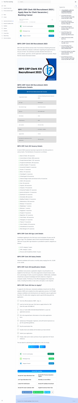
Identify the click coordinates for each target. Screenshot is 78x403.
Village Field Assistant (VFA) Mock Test (67, 38)
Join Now (51, 31)
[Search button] (18, 2)
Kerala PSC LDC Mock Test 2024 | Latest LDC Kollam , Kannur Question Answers (68, 52)
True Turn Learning (8, 1)
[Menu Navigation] (2, 1)
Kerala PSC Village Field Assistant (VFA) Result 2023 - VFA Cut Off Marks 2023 (67, 47)
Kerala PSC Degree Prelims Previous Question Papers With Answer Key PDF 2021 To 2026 (67, 58)
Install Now (51, 26)
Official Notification (34, 346)
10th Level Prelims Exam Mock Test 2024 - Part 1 (67, 42)
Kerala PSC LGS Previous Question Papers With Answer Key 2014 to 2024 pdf (67, 22)
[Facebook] (2, 400)
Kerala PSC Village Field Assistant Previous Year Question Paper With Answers (67, 33)
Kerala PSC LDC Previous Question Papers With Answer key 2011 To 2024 (67, 28)
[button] (75, 1)
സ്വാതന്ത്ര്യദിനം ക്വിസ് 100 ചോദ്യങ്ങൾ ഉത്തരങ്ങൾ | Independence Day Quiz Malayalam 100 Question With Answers (67, 12)
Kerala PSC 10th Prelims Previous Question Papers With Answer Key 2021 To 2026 (67, 17)
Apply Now (43, 346)
